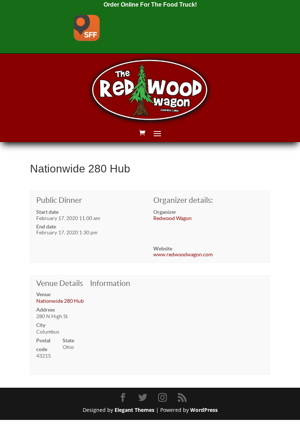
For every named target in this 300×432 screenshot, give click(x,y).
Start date (47, 212)
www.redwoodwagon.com (183, 254)
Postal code (43, 345)
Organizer (164, 212)
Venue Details (59, 283)
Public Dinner (59, 200)
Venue (43, 294)
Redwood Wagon (172, 218)
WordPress (204, 409)
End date (46, 227)
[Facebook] (124, 397)
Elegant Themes (134, 409)
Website (162, 249)
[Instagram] (163, 397)
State (68, 340)
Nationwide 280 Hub (60, 301)
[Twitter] (143, 397)
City (40, 325)
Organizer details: (183, 200)
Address (45, 310)
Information (110, 283)
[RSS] (183, 397)
